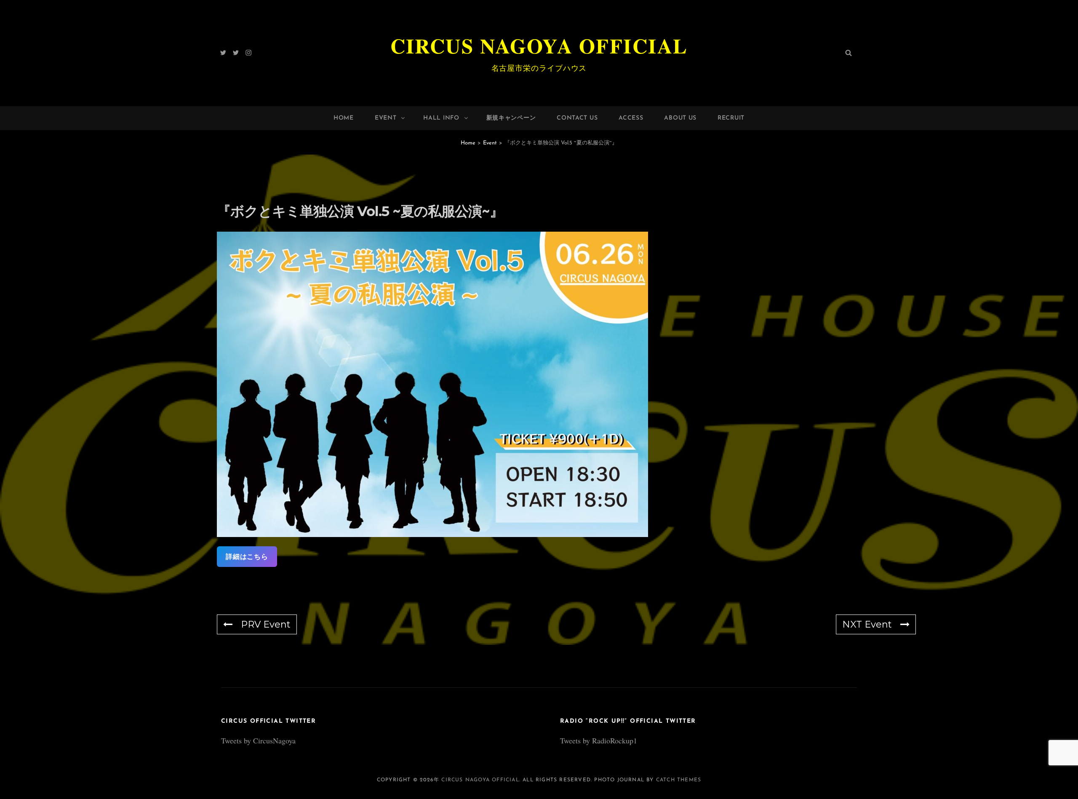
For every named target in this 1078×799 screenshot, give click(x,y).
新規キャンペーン (511, 118)
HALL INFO (441, 118)
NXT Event (867, 624)
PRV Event (266, 624)
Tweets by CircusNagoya (258, 740)
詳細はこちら (247, 557)
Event (386, 118)
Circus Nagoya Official (539, 45)
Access (631, 118)
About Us (680, 118)
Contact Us (577, 118)
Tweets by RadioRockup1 (598, 740)
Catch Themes (678, 780)
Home (344, 118)
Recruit (731, 118)
